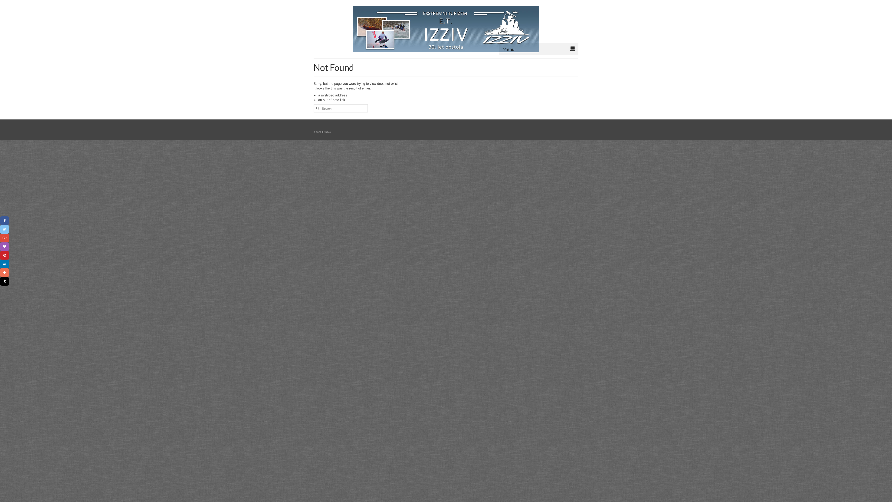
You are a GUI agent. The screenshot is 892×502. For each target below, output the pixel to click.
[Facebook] (4, 220)
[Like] (4, 246)
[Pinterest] (4, 255)
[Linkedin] (4, 264)
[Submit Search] (317, 108)
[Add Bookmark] (4, 272)
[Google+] (4, 238)
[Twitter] (4, 229)
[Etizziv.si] (446, 29)
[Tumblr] (4, 281)
